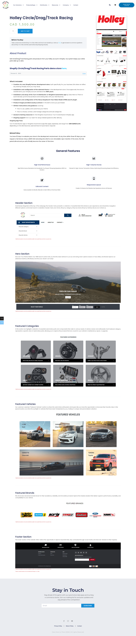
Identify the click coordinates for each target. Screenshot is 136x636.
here (64, 68)
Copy (84, 73)
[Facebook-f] (64, 621)
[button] (110, 5)
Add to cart (25, 31)
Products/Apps (30, 5)
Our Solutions (17, 5)
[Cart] (115, 5)
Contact (75, 5)
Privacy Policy (58, 626)
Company (66, 5)
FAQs (59, 43)
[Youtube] (72, 621)
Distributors (43, 5)
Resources (55, 5)
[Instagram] (68, 621)
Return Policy (69, 626)
